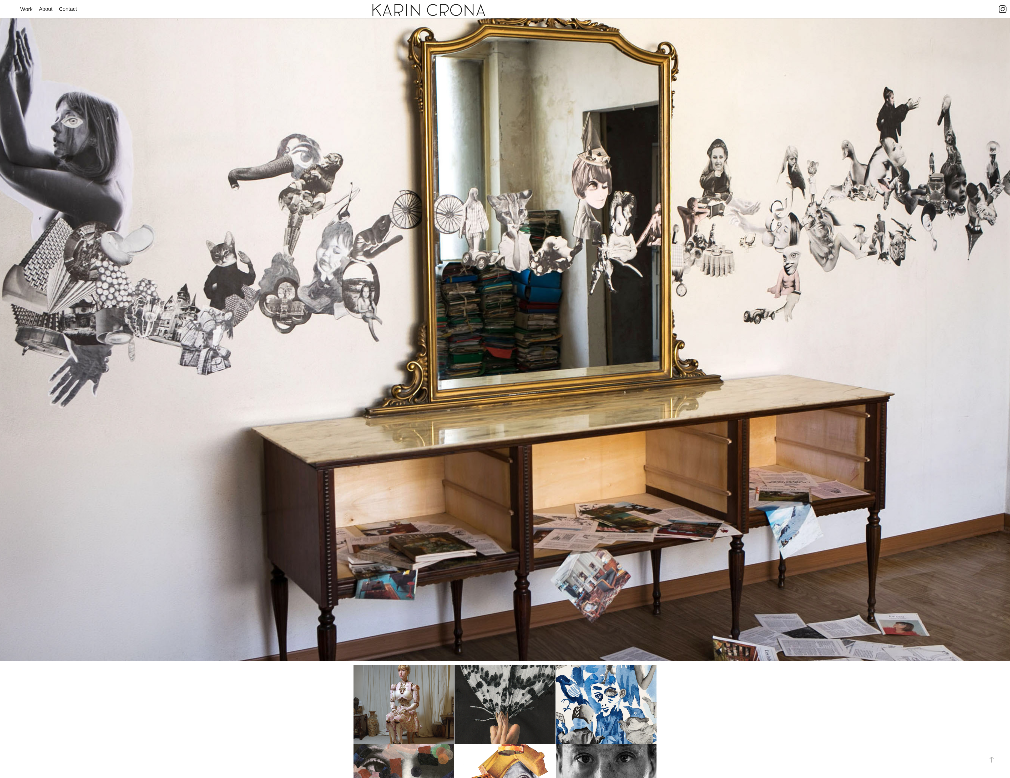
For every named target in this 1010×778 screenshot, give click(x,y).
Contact (68, 9)
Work (26, 9)
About (46, 9)
